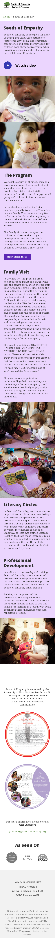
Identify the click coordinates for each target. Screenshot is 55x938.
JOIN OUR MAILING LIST (27, 882)
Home (6, 17)
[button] (50, 6)
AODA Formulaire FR (27, 895)
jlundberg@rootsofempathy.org (27, 832)
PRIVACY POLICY (27, 886)
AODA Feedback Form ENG (27, 891)
